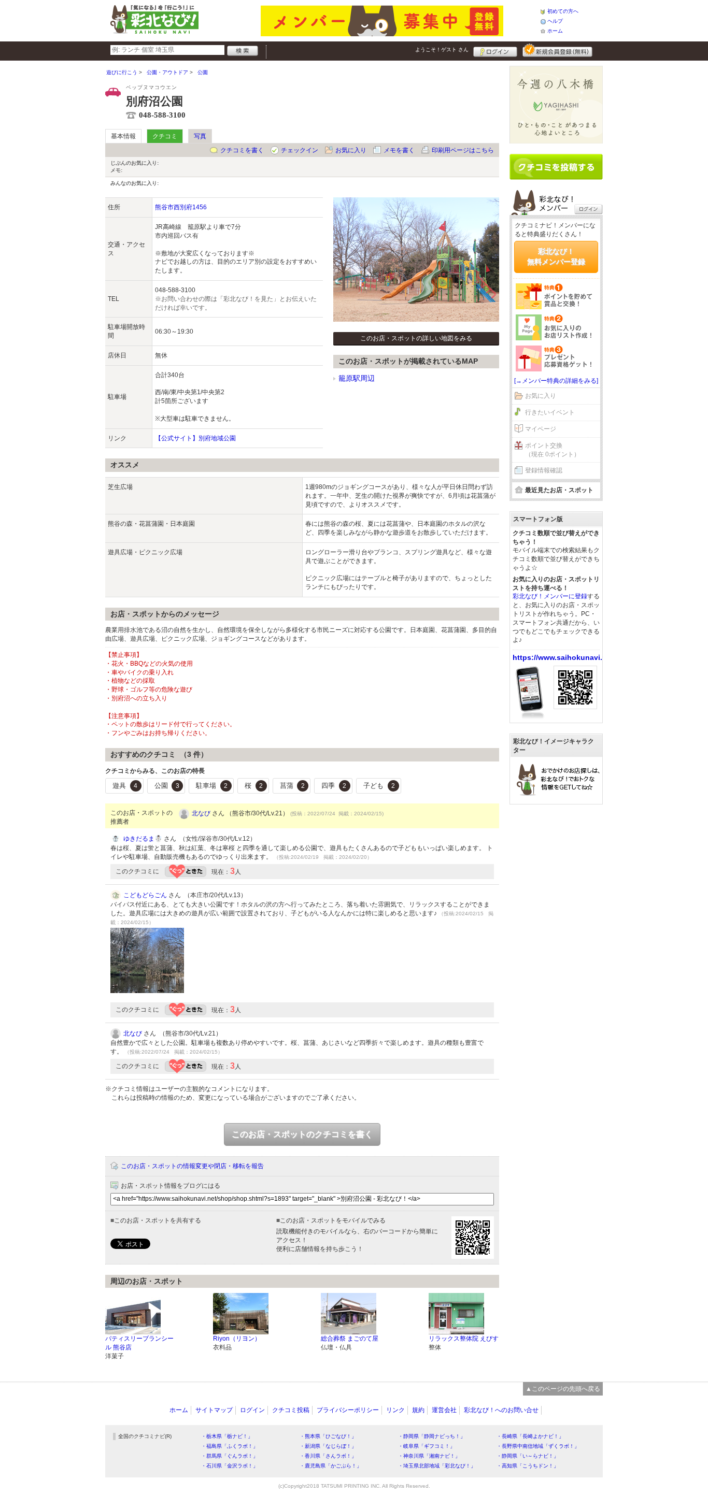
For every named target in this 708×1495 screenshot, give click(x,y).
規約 (418, 1410)
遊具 (124, 785)
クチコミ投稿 (290, 1410)
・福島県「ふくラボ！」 (229, 1446)
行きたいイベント (550, 412)
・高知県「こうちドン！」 (528, 1466)
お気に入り (350, 150)
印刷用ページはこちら (463, 150)
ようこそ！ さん (442, 49)
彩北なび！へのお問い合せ (501, 1410)
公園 (166, 785)
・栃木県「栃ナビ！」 (227, 1436)
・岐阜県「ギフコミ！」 (426, 1446)
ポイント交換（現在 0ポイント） (552, 450)
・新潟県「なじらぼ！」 (328, 1446)
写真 (200, 136)
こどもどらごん (145, 895)
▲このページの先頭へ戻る (563, 1388)
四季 (333, 785)
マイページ (540, 429)
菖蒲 (292, 785)
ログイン (495, 50)
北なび (201, 813)
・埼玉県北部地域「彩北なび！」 (437, 1466)
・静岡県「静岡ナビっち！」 (431, 1436)
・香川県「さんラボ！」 (328, 1456)
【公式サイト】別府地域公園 (195, 438)
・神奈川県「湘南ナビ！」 (429, 1456)
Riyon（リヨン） (237, 1338)
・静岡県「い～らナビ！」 (528, 1456)
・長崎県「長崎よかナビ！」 (530, 1436)
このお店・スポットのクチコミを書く (302, 1134)
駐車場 (212, 785)
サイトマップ (214, 1410)
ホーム (555, 31)
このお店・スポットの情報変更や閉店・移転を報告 (192, 1166)
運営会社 (444, 1410)
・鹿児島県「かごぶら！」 (331, 1466)
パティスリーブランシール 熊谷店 (139, 1343)
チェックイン (299, 150)
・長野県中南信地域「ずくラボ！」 (538, 1446)
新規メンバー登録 (557, 50)
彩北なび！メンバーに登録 (550, 596)
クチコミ (164, 136)
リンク (395, 1410)
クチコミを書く (242, 150)
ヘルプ (555, 21)
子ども (379, 785)
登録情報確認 (543, 470)
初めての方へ (562, 11)
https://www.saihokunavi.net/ (564, 657)
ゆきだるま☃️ (142, 838)
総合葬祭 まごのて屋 (349, 1338)
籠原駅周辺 (356, 378)
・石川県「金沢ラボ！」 (229, 1466)
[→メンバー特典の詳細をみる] (556, 380)
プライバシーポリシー (348, 1410)
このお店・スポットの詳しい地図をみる (416, 338)
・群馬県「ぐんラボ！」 (229, 1456)
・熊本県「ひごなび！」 (328, 1436)
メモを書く (399, 150)
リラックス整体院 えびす (464, 1338)
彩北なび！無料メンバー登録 (556, 256)
